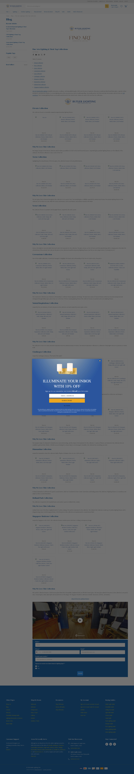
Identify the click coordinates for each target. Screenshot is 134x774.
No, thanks (67, 406)
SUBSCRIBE (67, 400)
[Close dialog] (100, 360)
